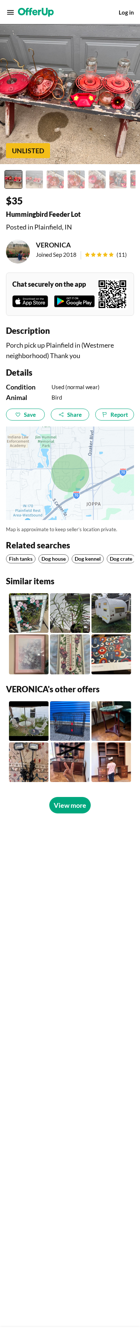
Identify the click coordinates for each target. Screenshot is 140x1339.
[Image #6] (118, 179)
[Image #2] (34, 179)
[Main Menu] (10, 12)
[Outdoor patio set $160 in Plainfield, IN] (29, 721)
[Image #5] (97, 179)
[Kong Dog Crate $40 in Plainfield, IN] (70, 721)
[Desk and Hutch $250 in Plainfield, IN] (111, 762)
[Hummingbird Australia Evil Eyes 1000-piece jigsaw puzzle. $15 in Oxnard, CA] (111, 654)
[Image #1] (13, 179)
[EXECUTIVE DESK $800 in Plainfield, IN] (70, 762)
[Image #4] (76, 179)
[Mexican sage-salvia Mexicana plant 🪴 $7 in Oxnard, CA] (70, 613)
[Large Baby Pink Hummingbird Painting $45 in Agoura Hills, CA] (29, 654)
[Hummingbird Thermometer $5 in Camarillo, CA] (70, 654)
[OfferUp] (36, 12)
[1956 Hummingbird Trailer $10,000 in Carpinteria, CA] (111, 613)
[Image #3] (55, 179)
